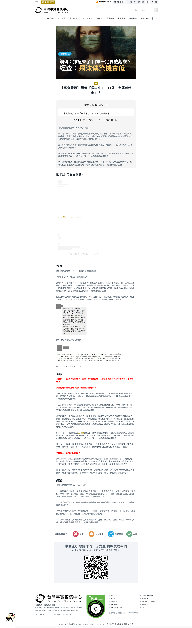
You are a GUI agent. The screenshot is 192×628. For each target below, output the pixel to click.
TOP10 (99, 18)
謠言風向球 (74, 18)
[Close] (13, 611)
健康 (96, 83)
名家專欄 (122, 18)
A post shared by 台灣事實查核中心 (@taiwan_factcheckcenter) (83, 254)
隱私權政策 (128, 624)
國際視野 (133, 18)
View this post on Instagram (70, 217)
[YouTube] (139, 2)
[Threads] (147, 2)
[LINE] (156, 2)
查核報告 (62, 18)
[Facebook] (127, 2)
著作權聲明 (119, 624)
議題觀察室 (87, 18)
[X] (131, 2)
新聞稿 (81, 433)
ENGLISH (118, 2)
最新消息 (50, 18)
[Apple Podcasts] (143, 2)
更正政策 (110, 624)
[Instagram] (135, 2)
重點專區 (110, 18)
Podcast (145, 18)
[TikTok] (152, 2)
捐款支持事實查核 (48, 2)
